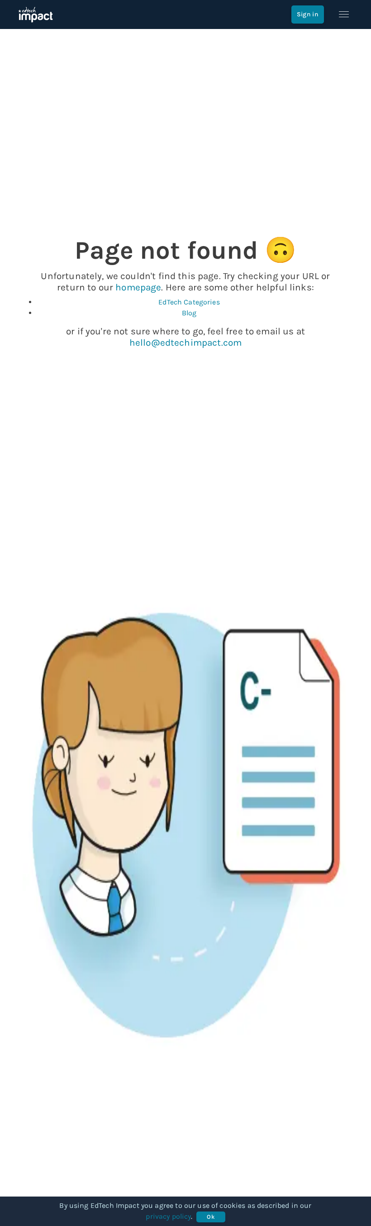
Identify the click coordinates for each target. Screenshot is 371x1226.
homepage (138, 287)
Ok (210, 1216)
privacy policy (168, 1216)
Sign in (308, 14)
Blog (189, 313)
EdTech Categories (189, 302)
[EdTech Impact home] (35, 14)
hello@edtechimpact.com (185, 342)
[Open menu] (344, 14)
